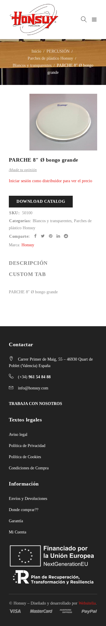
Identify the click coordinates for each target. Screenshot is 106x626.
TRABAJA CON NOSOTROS (35, 403)
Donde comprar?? (23, 510)
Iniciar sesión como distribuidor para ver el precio (50, 181)
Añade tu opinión (23, 170)
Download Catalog (40, 201)
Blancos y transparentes (32, 65)
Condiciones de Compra (29, 468)
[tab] (28, 263)
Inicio (36, 51)
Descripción (28, 263)
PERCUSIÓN (58, 51)
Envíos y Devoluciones (28, 498)
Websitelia (87, 603)
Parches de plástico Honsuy (50, 58)
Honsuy (27, 245)
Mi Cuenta (17, 532)
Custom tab (27, 274)
